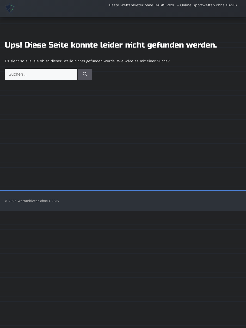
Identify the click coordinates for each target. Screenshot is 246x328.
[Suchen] (85, 74)
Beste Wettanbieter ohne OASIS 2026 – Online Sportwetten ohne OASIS (173, 5)
